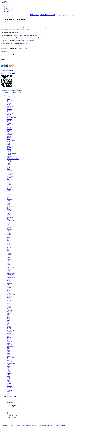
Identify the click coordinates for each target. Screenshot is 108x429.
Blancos (9, 137)
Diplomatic (9, 187)
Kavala (9, 246)
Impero (9, 240)
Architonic (9, 119)
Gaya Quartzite (11, 220)
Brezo (8, 146)
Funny (8, 219)
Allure (8, 104)
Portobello (9, 311)
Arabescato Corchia (12, 117)
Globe (8, 224)
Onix (8, 303)
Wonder (9, 388)
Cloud (8, 167)
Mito (8, 284)
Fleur (8, 214)
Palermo (9, 309)
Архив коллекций (10, 396)
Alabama (9, 101)
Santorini (9, 334)
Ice (7, 239)
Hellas (8, 233)
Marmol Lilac (10, 274)
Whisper (9, 387)
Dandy (8, 183)
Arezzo (9, 120)
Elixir (8, 203)
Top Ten (9, 369)
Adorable (9, 100)
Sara (8, 336)
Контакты (6, 11)
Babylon (9, 131)
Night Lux (9, 296)
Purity (8, 316)
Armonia (9, 121)
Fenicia (9, 210)
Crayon (9, 177)
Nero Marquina (11, 294)
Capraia (9, 157)
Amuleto (9, 114)
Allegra (9, 103)
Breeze (8, 144)
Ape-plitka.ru (4, 1)
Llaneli (8, 261)
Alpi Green (10, 106)
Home (8, 236)
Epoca (8, 204)
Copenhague (10, 173)
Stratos (8, 359)
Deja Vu (9, 186)
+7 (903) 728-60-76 (6, 2)
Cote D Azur (10, 176)
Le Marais (9, 253)
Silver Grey (10, 344)
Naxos (8, 293)
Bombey (9, 141)
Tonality (9, 367)
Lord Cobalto (10, 267)
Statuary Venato (11, 357)
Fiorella (9, 213)
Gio (8, 221)
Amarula (9, 110)
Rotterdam (9, 329)
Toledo (8, 366)
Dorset (8, 194)
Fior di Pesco (10, 211)
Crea (8, 179)
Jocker (8, 243)
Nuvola (9, 300)
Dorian (8, 193)
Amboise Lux (10, 113)
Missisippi (9, 283)
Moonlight (9, 287)
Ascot (8, 126)
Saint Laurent (10, 330)
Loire (8, 264)
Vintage (9, 383)
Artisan (9, 123)
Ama (8, 107)
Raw (8, 317)
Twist (8, 377)
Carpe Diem (10, 161)
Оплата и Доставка (9, 9)
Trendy (9, 374)
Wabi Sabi (9, 386)
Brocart (9, 149)
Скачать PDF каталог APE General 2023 (11, 90)
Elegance (9, 201)
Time (8, 364)
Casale (8, 164)
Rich (8, 324)
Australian (9, 129)
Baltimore (9, 134)
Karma (8, 244)
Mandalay (9, 271)
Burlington (9, 150)
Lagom (9, 251)
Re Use (9, 319)
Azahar (9, 130)
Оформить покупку (6, 59)
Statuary (9, 356)
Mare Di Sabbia (11, 273)
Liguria (9, 259)
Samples (9, 333)
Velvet (8, 380)
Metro (8, 280)
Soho (8, 350)
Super (8, 360)
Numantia (9, 299)
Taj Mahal (9, 361)
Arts (8, 124)
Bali (8, 133)
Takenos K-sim (11, 363)
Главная (6, 7)
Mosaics (9, 290)
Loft (8, 263)
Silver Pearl (10, 346)
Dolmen (9, 191)
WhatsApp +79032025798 (42, 14)
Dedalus (9, 184)
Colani (8, 169)
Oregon (9, 306)
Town (8, 370)
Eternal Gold (10, 206)
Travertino (9, 373)
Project (8, 313)
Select (8, 340)
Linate (8, 260)
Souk (8, 353)
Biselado (9, 136)
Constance (9, 171)
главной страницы (19, 43)
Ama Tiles (9, 109)
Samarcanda (10, 331)
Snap (8, 347)
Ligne (8, 257)
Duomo (9, 197)
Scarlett (9, 339)
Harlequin (9, 231)
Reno (8, 321)
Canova (9, 156)
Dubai (8, 196)
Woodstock (10, 390)
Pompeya (9, 310)
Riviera (9, 327)
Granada (9, 227)
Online (8, 304)
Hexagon (9, 234)
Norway (9, 297)
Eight (8, 200)
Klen (8, 249)
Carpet (8, 163)
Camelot (9, 154)
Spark (8, 354)
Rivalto (9, 326)
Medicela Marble (11, 277)
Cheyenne (9, 166)
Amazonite (9, 111)
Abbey (8, 99)
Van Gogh (9, 379)
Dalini (8, 181)
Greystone (9, 229)
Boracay (9, 143)
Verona (9, 381)
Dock (8, 190)
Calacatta (9, 151)
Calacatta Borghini (11, 153)
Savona (9, 337)
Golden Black (10, 226)
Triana (8, 376)
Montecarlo (10, 286)
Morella (9, 289)
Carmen (9, 160)
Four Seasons (10, 217)
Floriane (9, 216)
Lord (8, 266)
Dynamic (9, 199)
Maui (8, 276)
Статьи (6, 8)
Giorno (9, 223)
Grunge (9, 230)
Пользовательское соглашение (56, 425)
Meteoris (9, 279)
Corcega (9, 174)
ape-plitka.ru (17, 425)
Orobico (9, 307)
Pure (8, 314)
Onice (8, 301)
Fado (8, 207)
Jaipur (8, 241)
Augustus (9, 127)
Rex (8, 323)
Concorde (9, 170)
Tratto (8, 371)
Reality (9, 320)
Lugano (9, 270)
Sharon (9, 343)
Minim (8, 281)
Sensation (9, 341)
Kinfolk (9, 247)
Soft (8, 349)
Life (8, 256)
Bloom (8, 139)
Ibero (8, 237)
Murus (8, 291)
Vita (8, 384)
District (9, 189)
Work (8, 391)
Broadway (9, 147)
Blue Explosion (11, 140)
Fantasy (9, 209)
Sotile (8, 351)
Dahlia (8, 180)
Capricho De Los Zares (13, 159)
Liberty (9, 254)
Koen (8, 250)
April (8, 116)
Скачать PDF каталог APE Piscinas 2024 (11, 93)
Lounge (9, 269)
